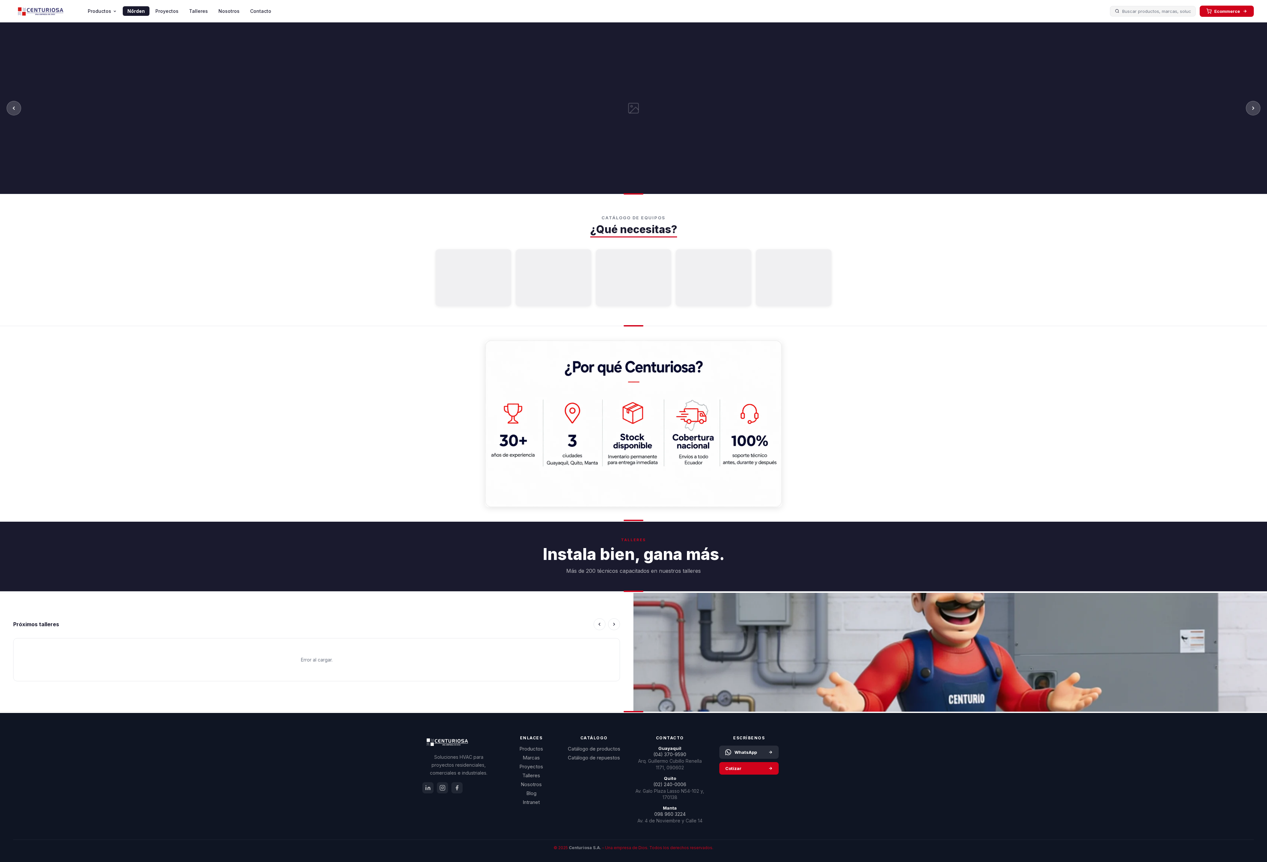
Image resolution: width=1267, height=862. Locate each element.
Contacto (260, 11)
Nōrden (136, 11)
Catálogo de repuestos (594, 757)
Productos (99, 11)
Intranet (531, 802)
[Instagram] (442, 787)
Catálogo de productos (594, 749)
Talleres (198, 11)
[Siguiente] (1253, 108)
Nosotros (229, 11)
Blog (531, 793)
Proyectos (167, 11)
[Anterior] (14, 108)
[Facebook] (457, 787)
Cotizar (733, 768)
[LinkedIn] (428, 787)
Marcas (531, 757)
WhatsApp (745, 752)
